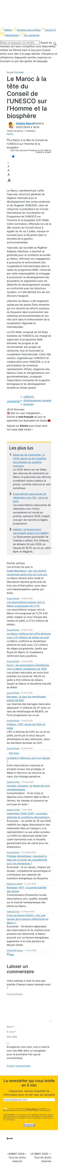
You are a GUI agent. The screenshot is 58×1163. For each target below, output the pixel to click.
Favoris (50, 29)
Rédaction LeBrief (14, 884)
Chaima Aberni (25, 123)
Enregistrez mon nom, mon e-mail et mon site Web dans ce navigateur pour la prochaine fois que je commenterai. (28, 1052)
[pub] (10, 954)
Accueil (10, 72)
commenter (13, 401)
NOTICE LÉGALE (31, 1109)
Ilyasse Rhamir (13, 598)
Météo (8, 29)
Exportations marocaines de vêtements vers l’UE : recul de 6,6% (30, 497)
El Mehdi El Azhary (15, 950)
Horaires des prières (29, 29)
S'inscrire (29, 1124)
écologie (28, 404)
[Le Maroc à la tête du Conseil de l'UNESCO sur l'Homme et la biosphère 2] (29, 143)
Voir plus (14, 753)
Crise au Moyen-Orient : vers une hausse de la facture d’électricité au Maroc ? (27, 919)
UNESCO (28, 396)
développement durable (37, 400)
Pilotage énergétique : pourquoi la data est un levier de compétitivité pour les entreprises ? (27, 860)
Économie (19, 72)
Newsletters (12, 35)
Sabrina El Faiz (13, 782)
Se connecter (32, 35)
